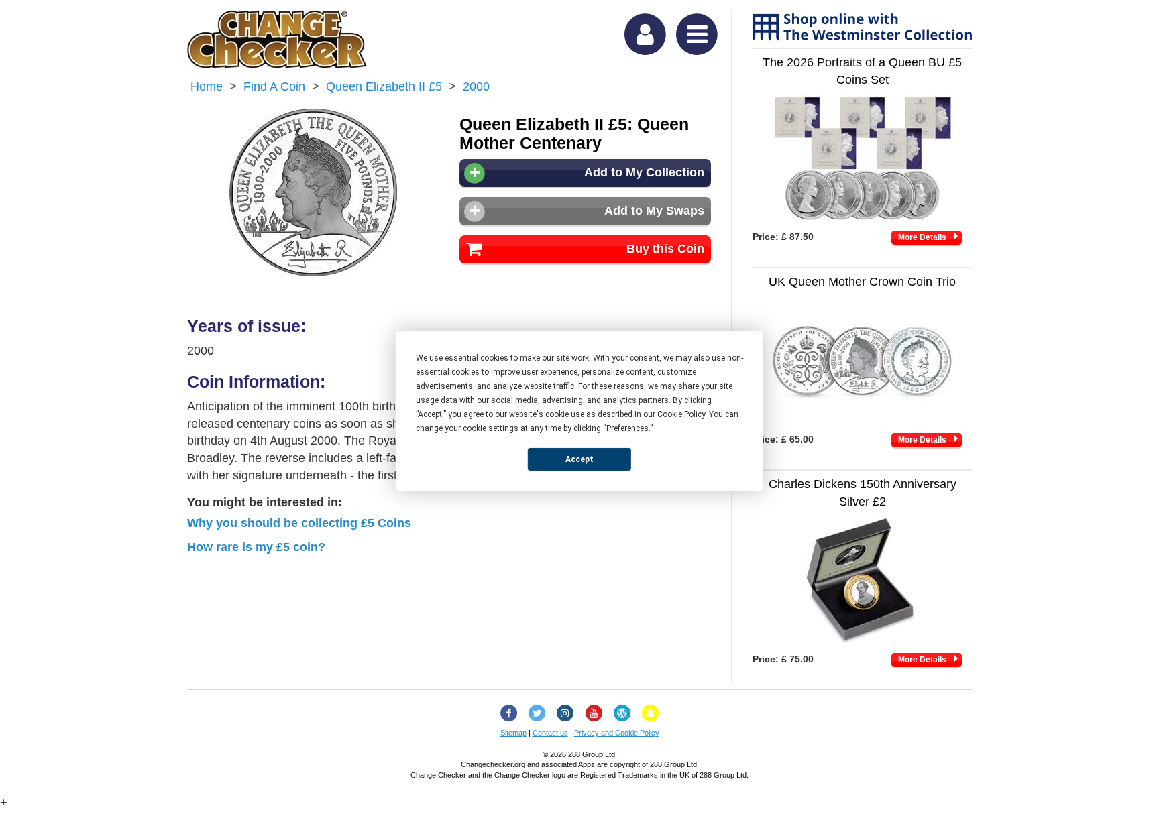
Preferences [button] (627, 428)
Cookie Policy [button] (681, 414)
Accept (579, 458)
